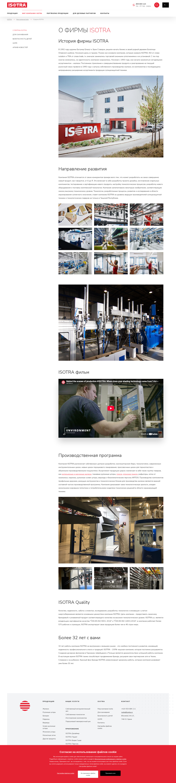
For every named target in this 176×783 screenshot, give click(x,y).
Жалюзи (46, 709)
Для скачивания (20, 34)
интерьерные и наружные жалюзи (76, 474)
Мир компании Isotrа (105, 709)
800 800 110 (141, 4)
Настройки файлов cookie (105, 727)
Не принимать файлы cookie (88, 774)
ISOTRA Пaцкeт (71, 737)
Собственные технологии (75, 714)
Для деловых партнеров (84, 13)
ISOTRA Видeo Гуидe (73, 740)
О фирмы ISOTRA (20, 30)
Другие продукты (49, 739)
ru (165, 5)
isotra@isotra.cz (127, 712)
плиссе (119, 474)
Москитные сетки (49, 735)
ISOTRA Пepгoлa (72, 744)
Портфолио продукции (57, 13)
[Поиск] (156, 5)
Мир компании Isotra (32, 13)
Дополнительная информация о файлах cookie (110, 759)
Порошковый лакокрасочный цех (78, 721)
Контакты (104, 13)
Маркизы (46, 719)
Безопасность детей (22, 39)
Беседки (46, 716)
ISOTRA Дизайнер (72, 733)
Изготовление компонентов (76, 718)
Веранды (46, 723)
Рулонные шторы (49, 712)
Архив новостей (20, 47)
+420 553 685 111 (128, 709)
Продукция (12, 13)
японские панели (130, 474)
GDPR (15, 43)
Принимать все (110, 773)
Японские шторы (49, 732)
